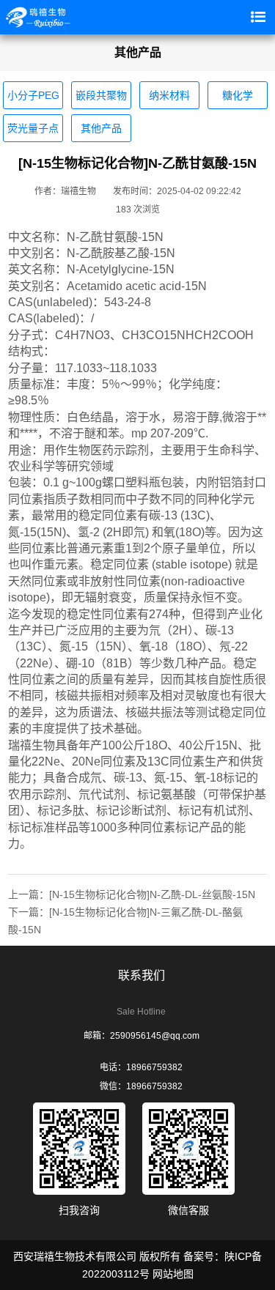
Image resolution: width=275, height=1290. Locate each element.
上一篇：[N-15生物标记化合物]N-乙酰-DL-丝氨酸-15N (131, 894)
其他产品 (101, 128)
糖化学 (237, 95)
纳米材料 (169, 95)
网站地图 (173, 1274)
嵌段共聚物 (101, 95)
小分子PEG (33, 95)
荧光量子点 (33, 128)
